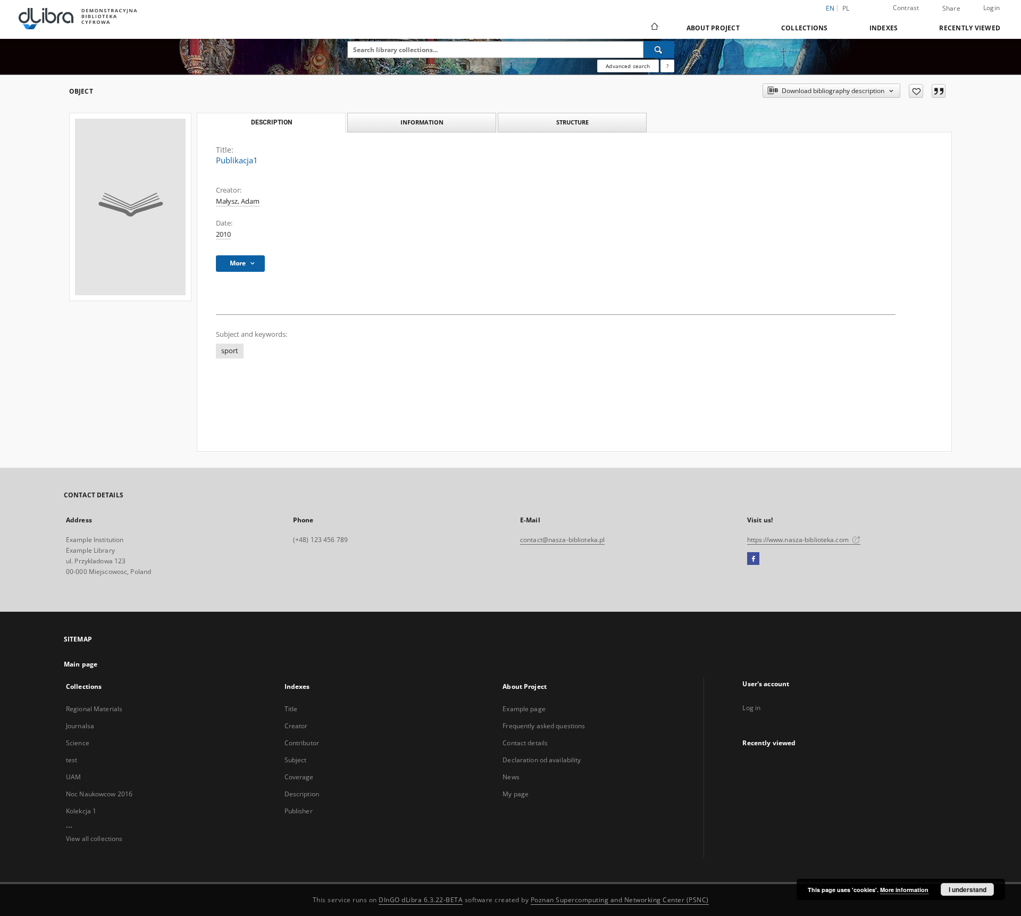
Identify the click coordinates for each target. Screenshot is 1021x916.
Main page (80, 664)
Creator (296, 725)
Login (991, 7)
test (71, 759)
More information (904, 890)
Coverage (299, 776)
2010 (223, 234)
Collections (804, 27)
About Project (713, 27)
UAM (73, 776)
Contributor (301, 742)
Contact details (525, 742)
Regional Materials (94, 708)
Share (951, 8)
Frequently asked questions (544, 725)
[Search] (658, 49)
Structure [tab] (572, 122)
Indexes (883, 27)
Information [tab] (421, 122)
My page (516, 793)
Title (291, 708)
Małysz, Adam (238, 201)
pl (846, 8)
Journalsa (80, 725)
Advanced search (628, 66)
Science (77, 742)
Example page (524, 708)
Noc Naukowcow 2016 (99, 793)
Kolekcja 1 (81, 810)
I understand (967, 889)
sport (229, 350)
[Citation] (938, 91)
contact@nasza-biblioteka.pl (562, 539)
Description (301, 793)
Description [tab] (271, 122)
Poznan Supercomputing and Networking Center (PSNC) (620, 899)
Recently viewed (969, 27)
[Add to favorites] (916, 91)
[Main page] (654, 27)
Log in (751, 707)
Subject (295, 759)
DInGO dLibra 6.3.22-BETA (421, 899)
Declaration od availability (542, 759)
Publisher (298, 810)
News (511, 776)
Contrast (906, 7)
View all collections (94, 838)
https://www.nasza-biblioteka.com (798, 539)
